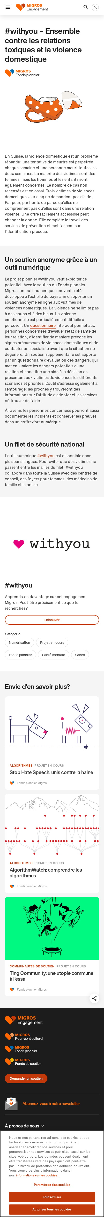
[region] (52, 1174)
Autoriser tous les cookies (52, 1209)
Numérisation (19, 642)
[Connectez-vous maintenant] (95, 7)
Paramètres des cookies (52, 1184)
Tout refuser (52, 1197)
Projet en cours (52, 642)
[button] (8, 7)
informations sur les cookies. (37, 1175)
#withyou (46, 456)
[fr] (32, 7)
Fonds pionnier (20, 654)
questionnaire (43, 325)
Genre (80, 654)
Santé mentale (53, 654)
